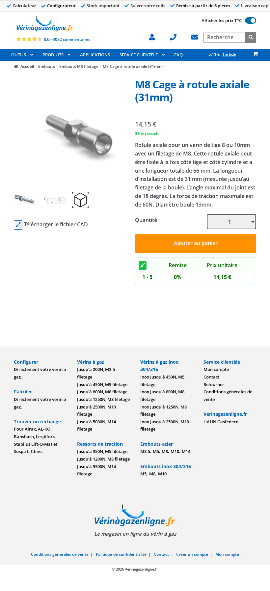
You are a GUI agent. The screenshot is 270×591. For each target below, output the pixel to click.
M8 (165, 451)
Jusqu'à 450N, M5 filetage (102, 384)
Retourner (213, 384)
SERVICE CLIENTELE (139, 55)
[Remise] (143, 265)
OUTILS (18, 55)
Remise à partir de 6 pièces (203, 6)
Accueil (27, 66)
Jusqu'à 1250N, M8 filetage (103, 399)
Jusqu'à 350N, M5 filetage (102, 451)
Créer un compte (192, 554)
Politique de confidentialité (121, 554)
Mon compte (216, 369)
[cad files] (18, 225)
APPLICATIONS (95, 55)
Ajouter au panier (196, 243)
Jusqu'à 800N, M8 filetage (102, 392)
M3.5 (145, 451)
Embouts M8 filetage (78, 66)
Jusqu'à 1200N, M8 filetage (103, 459)
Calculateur (24, 6)
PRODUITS (53, 55)
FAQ (178, 55)
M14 (186, 451)
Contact (211, 377)
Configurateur (61, 6)
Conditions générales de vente (60, 554)
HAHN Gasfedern (220, 422)
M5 (156, 451)
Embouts (46, 66)
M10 (175, 451)
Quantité (146, 220)
